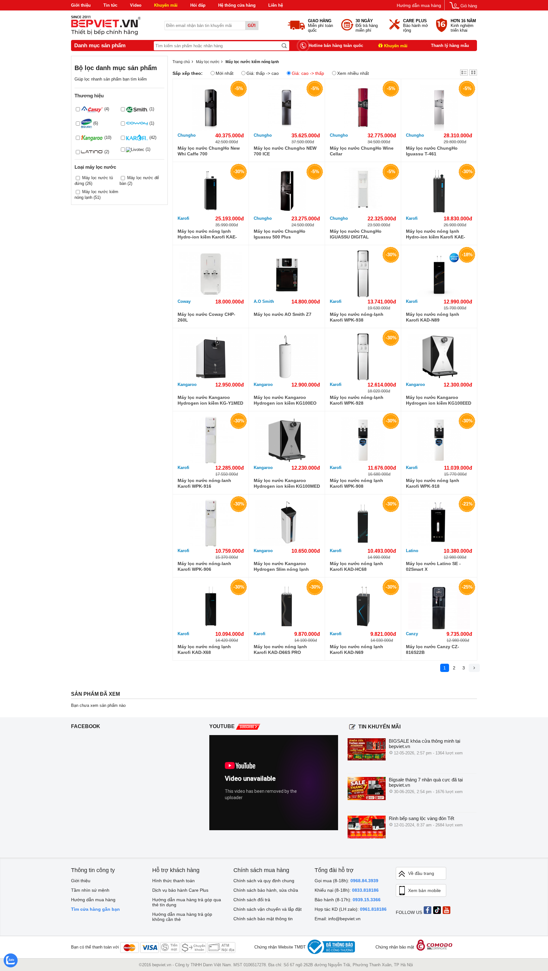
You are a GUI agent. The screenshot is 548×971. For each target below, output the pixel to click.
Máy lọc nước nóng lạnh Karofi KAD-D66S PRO (280, 649)
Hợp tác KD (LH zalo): (351, 909)
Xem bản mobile (424, 890)
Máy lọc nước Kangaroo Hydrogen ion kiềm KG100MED (287, 483)
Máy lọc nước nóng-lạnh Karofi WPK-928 (356, 400)
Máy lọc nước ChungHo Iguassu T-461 (432, 151)
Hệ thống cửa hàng (237, 5)
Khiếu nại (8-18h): (347, 890)
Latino (412, 550)
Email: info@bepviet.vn (338, 918)
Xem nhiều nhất (353, 73)
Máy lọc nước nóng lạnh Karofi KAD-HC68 (356, 566)
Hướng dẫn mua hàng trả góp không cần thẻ (182, 917)
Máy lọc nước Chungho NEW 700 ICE (285, 151)
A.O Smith (264, 301)
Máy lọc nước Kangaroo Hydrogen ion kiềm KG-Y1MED (210, 400)
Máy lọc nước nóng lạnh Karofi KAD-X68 (204, 649)
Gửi (252, 25)
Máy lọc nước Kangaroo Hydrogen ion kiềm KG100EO (285, 400)
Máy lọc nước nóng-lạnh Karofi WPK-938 (356, 317)
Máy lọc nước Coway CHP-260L (206, 317)
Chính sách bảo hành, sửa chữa (265, 890)
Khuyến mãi (166, 5)
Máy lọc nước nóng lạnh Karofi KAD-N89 (432, 317)
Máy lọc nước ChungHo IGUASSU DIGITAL (356, 234)
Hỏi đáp (198, 5)
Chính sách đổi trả (251, 899)
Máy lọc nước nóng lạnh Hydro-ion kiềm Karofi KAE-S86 (435, 234)
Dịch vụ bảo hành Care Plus (180, 890)
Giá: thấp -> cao (262, 73)
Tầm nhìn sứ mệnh (90, 890)
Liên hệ (275, 5)
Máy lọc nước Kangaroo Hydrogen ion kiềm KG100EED (438, 400)
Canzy (412, 633)
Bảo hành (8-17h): (348, 899)
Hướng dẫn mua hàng (419, 5)
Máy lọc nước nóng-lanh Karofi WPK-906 (204, 566)
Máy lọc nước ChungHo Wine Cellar (362, 151)
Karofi (183, 218)
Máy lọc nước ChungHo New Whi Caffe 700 (209, 151)
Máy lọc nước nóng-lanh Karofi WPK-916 (204, 483)
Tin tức (110, 5)
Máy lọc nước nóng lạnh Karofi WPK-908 (356, 483)
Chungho (187, 135)
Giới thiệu (81, 5)
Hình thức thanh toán (173, 880)
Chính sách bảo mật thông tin (263, 918)
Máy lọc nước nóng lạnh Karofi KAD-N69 (356, 649)
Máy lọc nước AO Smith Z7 (282, 314)
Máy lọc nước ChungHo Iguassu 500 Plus (279, 234)
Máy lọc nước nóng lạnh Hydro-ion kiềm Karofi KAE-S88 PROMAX (207, 234)
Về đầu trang (421, 873)
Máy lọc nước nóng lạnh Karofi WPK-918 (432, 483)
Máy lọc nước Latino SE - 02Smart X (433, 566)
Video (135, 5)
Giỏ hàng (468, 5)
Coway (184, 301)
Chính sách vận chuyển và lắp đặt (267, 909)
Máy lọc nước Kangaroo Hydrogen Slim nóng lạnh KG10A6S (281, 566)
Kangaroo (187, 384)
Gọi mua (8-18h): (346, 880)
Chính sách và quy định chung (263, 880)
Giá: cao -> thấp (308, 73)
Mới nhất (224, 73)
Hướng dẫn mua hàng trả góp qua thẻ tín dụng (186, 902)
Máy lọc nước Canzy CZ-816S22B (432, 649)
